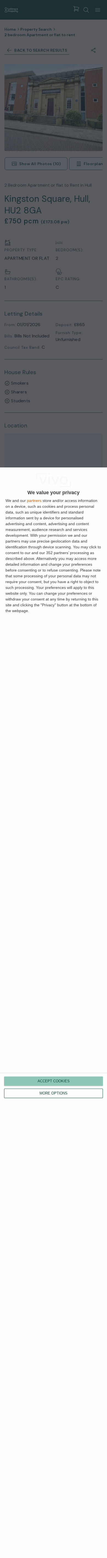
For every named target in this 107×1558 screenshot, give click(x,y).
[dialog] (53, 1012)
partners (34, 500)
